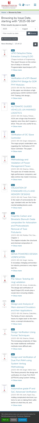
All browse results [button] (10, 39)
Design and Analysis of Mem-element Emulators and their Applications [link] (23, 307)
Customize (22, 420)
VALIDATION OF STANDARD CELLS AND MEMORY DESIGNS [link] (23, 191)
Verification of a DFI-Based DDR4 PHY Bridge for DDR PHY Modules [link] (24, 81)
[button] (9, 5)
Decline (13, 420)
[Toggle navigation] (35, 5)
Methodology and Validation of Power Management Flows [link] (20, 163)
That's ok (5, 420)
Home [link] (3, 12)
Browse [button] (33, 33)
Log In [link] (27, 5)
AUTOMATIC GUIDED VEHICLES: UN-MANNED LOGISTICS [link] (23, 109)
